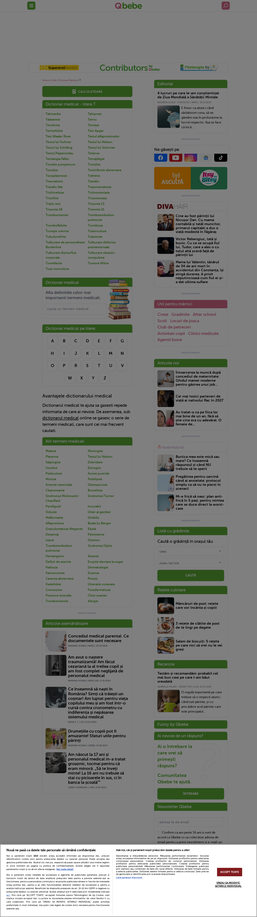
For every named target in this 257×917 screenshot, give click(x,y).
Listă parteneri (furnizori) (129, 877)
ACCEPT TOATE (229, 872)
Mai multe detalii (64, 869)
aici (8, 895)
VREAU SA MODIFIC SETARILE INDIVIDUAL (228, 884)
